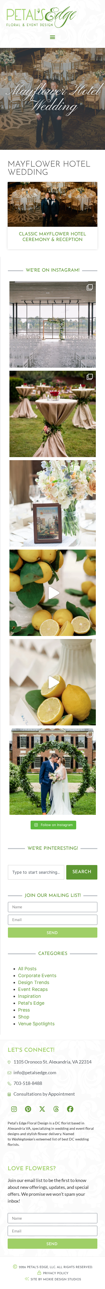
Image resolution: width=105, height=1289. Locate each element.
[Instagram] (14, 1108)
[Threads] (56, 1108)
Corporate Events (37, 975)
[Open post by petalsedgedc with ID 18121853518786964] (52, 593)
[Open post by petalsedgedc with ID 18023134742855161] (52, 414)
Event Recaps (33, 989)
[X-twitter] (42, 1108)
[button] (52, 37)
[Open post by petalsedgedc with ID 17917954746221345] (52, 324)
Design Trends (33, 982)
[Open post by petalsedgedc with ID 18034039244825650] (52, 682)
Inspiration (29, 996)
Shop (23, 1016)
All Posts (27, 968)
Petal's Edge (31, 1003)
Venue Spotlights (36, 1023)
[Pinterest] (28, 1108)
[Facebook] (70, 1108)
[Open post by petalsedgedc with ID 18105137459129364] (52, 503)
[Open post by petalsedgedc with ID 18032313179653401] (52, 771)
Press (24, 1010)
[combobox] (36, 872)
